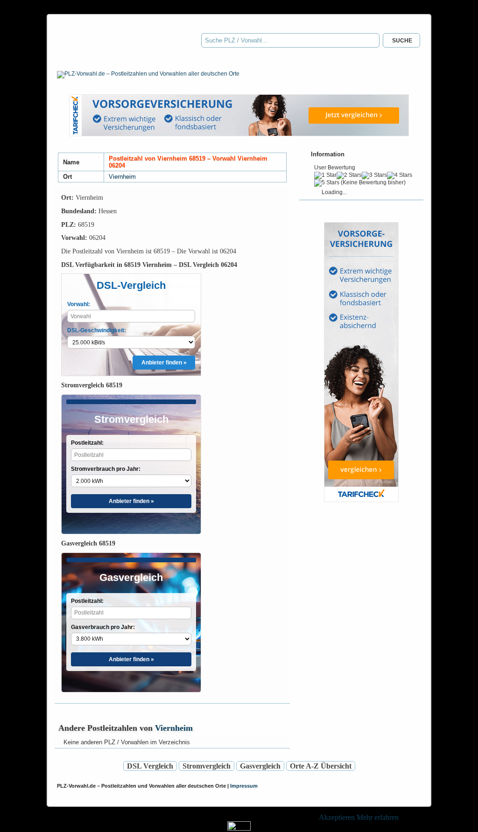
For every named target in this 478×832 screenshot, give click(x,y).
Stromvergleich (207, 766)
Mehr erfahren (378, 817)
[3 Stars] (374, 175)
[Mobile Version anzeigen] (239, 828)
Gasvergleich (260, 766)
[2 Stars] (349, 175)
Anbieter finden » (164, 362)
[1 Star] (325, 175)
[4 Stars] (399, 175)
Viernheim (122, 176)
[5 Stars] (326, 183)
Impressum (244, 786)
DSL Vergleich (150, 766)
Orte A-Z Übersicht (320, 766)
